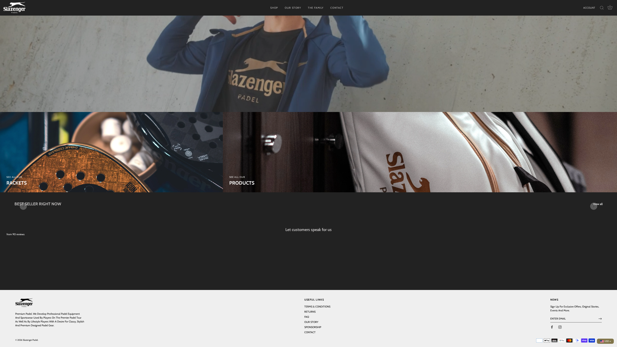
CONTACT (336, 7)
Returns (310, 311)
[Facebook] (552, 326)
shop (274, 7)
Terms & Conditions (317, 306)
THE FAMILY (316, 7)
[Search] (601, 7)
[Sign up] (600, 318)
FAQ (306, 316)
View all (598, 204)
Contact (310, 332)
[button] (23, 206)
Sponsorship (312, 327)
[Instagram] (560, 326)
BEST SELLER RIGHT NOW (37, 203)
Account (589, 7)
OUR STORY (293, 7)
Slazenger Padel (30, 340)
